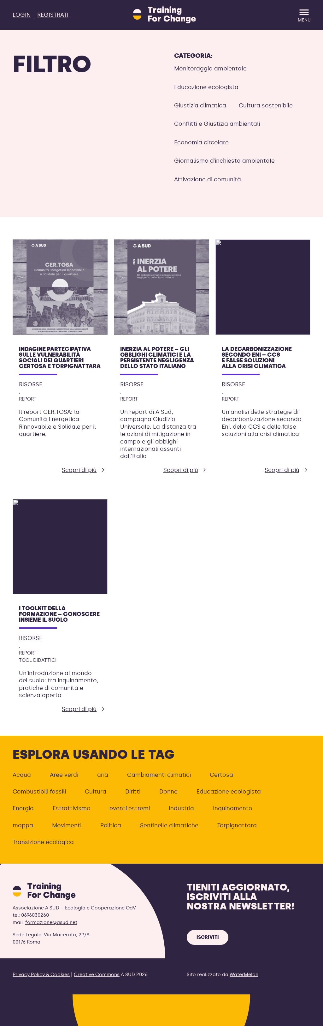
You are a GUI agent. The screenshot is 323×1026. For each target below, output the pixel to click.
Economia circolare (201, 142)
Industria (181, 808)
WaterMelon (244, 974)
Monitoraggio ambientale (210, 68)
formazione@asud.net (51, 922)
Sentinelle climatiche (169, 825)
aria (102, 774)
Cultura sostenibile (266, 105)
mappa (23, 825)
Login (22, 14)
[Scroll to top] (308, 1017)
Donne (168, 791)
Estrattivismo (72, 808)
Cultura (95, 791)
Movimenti (66, 825)
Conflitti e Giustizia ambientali (217, 123)
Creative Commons (97, 974)
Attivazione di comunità (207, 179)
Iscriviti (208, 937)
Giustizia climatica (200, 105)
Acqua (22, 774)
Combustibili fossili (39, 791)
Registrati (52, 14)
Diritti (132, 791)
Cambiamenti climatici (159, 774)
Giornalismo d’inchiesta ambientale (224, 160)
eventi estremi (129, 808)
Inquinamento (232, 808)
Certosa (221, 774)
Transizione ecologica (43, 842)
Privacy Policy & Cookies (41, 974)
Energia (23, 808)
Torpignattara (237, 825)
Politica (110, 825)
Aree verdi (64, 774)
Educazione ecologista (206, 87)
